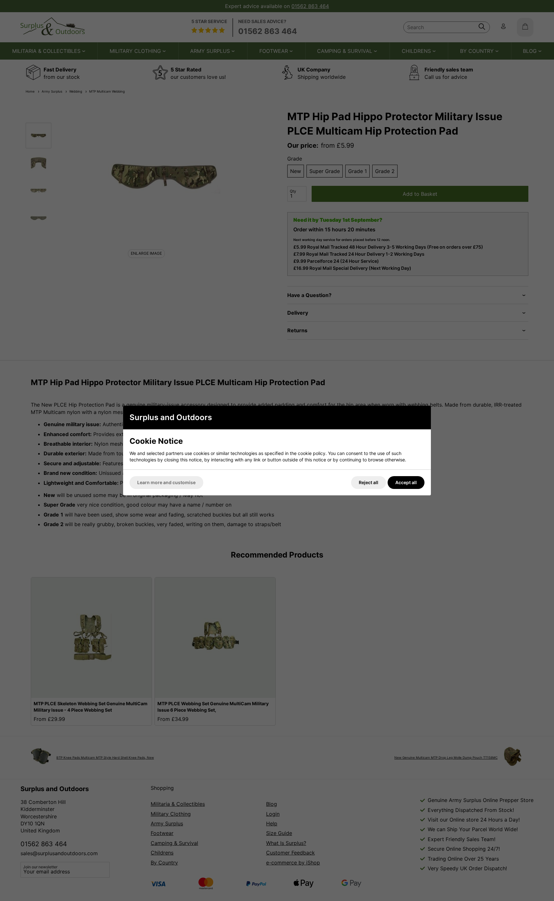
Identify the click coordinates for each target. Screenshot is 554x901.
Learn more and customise (166, 482)
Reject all (368, 482)
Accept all (406, 482)
